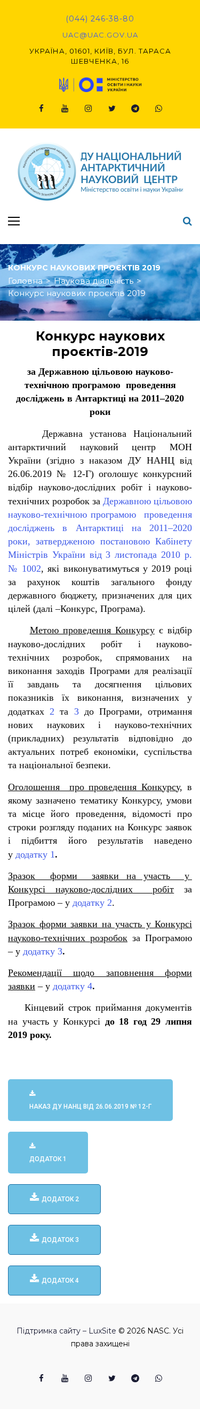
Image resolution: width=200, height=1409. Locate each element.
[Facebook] (42, 109)
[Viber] (159, 109)
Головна (25, 281)
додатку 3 (42, 951)
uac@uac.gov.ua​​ (100, 35)
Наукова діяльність (93, 281)
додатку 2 (92, 902)
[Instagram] (88, 109)
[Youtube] (65, 109)
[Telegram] (135, 109)
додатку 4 (72, 986)
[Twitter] (112, 109)
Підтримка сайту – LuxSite (66, 1331)
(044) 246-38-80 (100, 19)
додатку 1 (35, 854)
